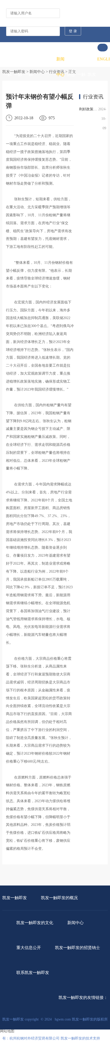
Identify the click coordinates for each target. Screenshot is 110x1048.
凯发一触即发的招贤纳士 (81, 97)
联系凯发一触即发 (92, 82)
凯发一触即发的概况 (18, 90)
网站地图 (7, 1031)
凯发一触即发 (7, 74)
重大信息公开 (71, 74)
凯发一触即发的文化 (29, 90)
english (102, 59)
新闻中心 (60, 67)
